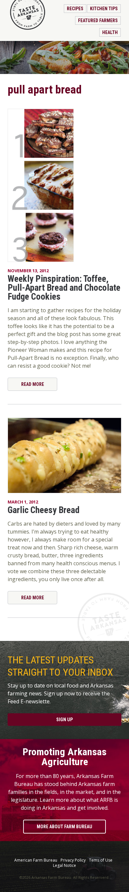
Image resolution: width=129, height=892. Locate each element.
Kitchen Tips (104, 8)
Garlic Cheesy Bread (43, 510)
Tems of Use (100, 860)
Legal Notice (64, 865)
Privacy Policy (73, 860)
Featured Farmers (98, 20)
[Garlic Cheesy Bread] (64, 455)
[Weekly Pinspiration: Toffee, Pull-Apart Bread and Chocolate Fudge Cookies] (64, 185)
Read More (32, 384)
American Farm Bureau (35, 860)
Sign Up (64, 719)
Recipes (75, 8)
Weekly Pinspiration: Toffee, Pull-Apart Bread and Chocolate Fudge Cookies (64, 288)
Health (110, 32)
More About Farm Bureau (64, 826)
